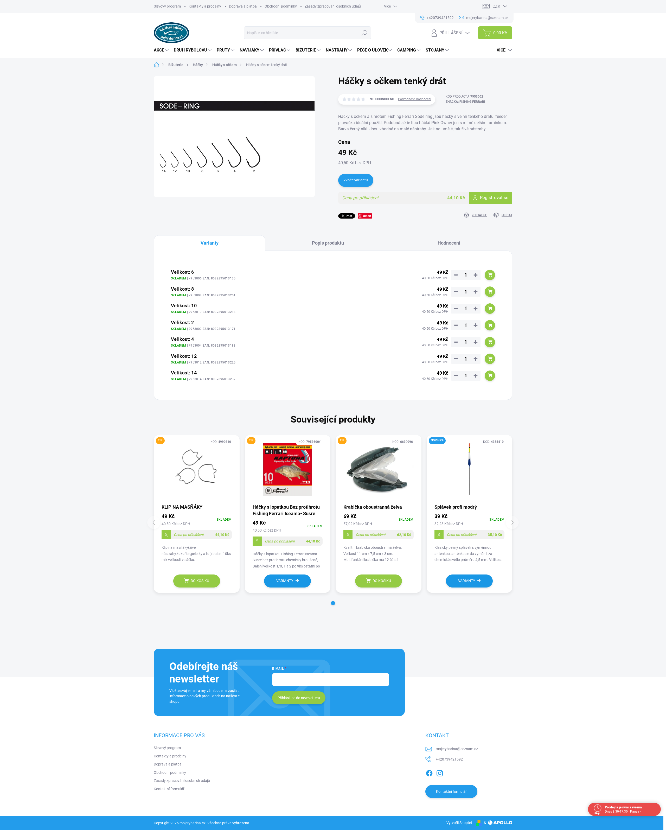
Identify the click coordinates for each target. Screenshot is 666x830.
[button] (333, 603)
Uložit (367, 216)
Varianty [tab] (210, 243)
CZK (496, 6)
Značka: (465, 102)
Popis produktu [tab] (328, 243)
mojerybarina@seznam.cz (457, 749)
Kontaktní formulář (169, 789)
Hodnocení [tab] (449, 243)
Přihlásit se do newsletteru (299, 698)
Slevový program (167, 6)
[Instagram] (440, 772)
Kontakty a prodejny (205, 6)
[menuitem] (162, 50)
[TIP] (197, 469)
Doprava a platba (243, 6)
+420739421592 (449, 759)
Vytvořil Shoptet (459, 823)
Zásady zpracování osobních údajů (333, 6)
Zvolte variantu (356, 180)
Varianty (284, 581)
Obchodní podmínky (281, 6)
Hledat (364, 33)
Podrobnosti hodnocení (414, 99)
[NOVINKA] (469, 469)
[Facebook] (429, 772)
